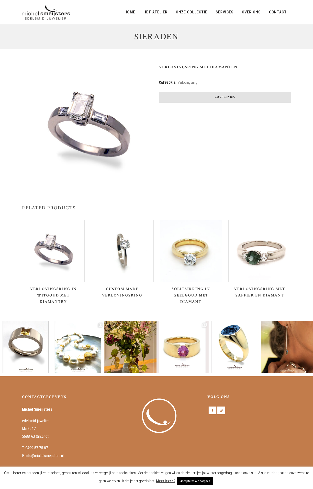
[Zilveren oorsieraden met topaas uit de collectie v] (287, 347)
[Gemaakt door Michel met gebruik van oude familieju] (235, 347)
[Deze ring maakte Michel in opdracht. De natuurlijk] (26, 347)
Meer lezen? (165, 481)
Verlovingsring (187, 82)
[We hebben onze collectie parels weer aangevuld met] (78, 347)
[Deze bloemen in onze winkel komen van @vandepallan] (130, 347)
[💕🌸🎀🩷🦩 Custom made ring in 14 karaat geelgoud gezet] (182, 347)
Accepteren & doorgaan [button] (195, 481)
